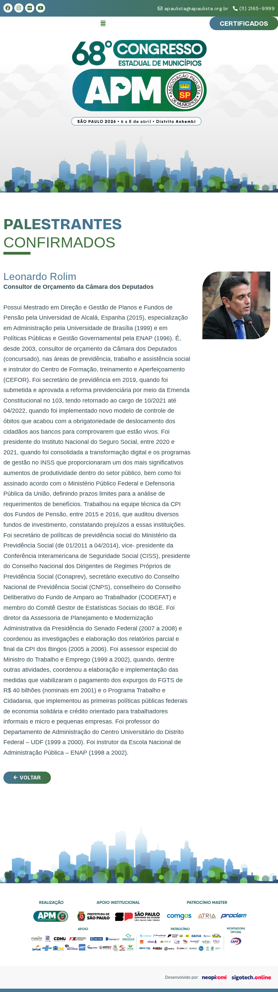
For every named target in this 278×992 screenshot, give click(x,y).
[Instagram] (18, 8)
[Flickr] (29, 8)
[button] (103, 23)
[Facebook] (8, 8)
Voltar (30, 777)
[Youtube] (40, 8)
